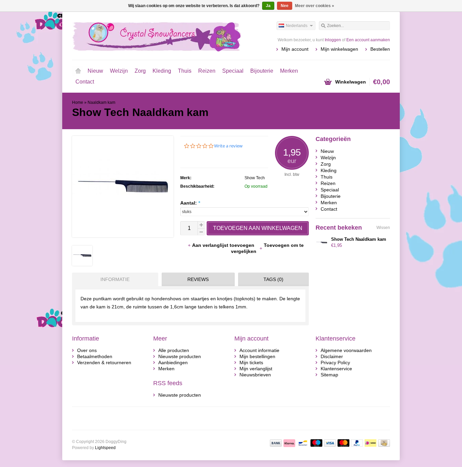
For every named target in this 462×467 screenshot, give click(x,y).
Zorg (140, 71)
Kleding (162, 71)
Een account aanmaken (368, 40)
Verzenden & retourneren (104, 362)
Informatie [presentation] (115, 279)
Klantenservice (336, 368)
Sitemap (329, 374)
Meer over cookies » (314, 5)
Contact (84, 82)
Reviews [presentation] (198, 279)
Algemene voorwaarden (346, 350)
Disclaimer (332, 356)
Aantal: (190, 203)
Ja (268, 5)
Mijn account (294, 49)
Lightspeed (105, 447)
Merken (289, 71)
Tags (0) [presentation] (273, 279)
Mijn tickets (251, 362)
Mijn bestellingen (257, 356)
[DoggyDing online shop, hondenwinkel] (151, 35)
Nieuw (95, 71)
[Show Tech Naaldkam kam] (82, 264)
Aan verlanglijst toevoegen (224, 245)
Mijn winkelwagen (339, 49)
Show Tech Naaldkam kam (358, 239)
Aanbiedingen (173, 362)
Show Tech (255, 178)
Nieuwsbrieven (255, 374)
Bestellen (380, 49)
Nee (284, 5)
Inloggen (333, 40)
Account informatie (259, 350)
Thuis (184, 71)
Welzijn (119, 71)
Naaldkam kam (101, 102)
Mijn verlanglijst (255, 368)
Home (78, 71)
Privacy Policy (335, 362)
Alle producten (173, 350)
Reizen (206, 71)
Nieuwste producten (179, 356)
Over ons (87, 350)
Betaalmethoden (94, 356)
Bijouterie (261, 71)
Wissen (383, 227)
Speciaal (233, 71)
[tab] (113, 279)
